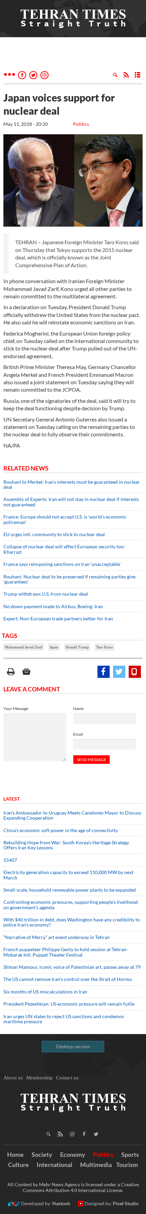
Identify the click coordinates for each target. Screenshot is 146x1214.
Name (78, 708)
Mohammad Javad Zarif (23, 647)
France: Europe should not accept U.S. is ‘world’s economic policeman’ (65, 519)
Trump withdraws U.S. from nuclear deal (45, 594)
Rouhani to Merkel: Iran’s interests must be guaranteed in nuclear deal (71, 484)
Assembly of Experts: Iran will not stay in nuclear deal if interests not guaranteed (71, 501)
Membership (39, 1077)
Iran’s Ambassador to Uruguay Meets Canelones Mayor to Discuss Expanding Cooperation (72, 815)
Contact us (67, 1077)
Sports (130, 1154)
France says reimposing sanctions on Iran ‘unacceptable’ (62, 564)
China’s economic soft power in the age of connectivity (60, 830)
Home (15, 1154)
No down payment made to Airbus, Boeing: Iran (53, 606)
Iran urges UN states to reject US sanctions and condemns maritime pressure (63, 1018)
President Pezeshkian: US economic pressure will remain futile (69, 1004)
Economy (72, 1154)
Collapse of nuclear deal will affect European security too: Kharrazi (64, 549)
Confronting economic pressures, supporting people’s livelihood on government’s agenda (70, 904)
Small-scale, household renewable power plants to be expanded (69, 890)
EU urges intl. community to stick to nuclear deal (54, 534)
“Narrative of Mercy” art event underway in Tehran (56, 937)
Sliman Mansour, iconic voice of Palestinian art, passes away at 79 (72, 967)
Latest (11, 799)
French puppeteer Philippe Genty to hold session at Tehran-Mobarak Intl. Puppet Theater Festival (65, 951)
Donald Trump (77, 647)
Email (78, 734)
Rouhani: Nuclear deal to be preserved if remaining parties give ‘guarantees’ (69, 579)
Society (42, 1154)
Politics (81, 124)
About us (13, 1077)
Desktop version (73, 1046)
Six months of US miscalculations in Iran (45, 991)
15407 (10, 860)
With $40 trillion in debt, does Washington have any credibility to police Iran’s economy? (71, 922)
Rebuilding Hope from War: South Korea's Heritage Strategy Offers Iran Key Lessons (66, 845)
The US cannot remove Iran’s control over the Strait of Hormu (67, 979)
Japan (54, 647)
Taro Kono (104, 647)
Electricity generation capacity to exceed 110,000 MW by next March (68, 874)
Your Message (15, 708)
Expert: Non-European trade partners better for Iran (58, 618)
